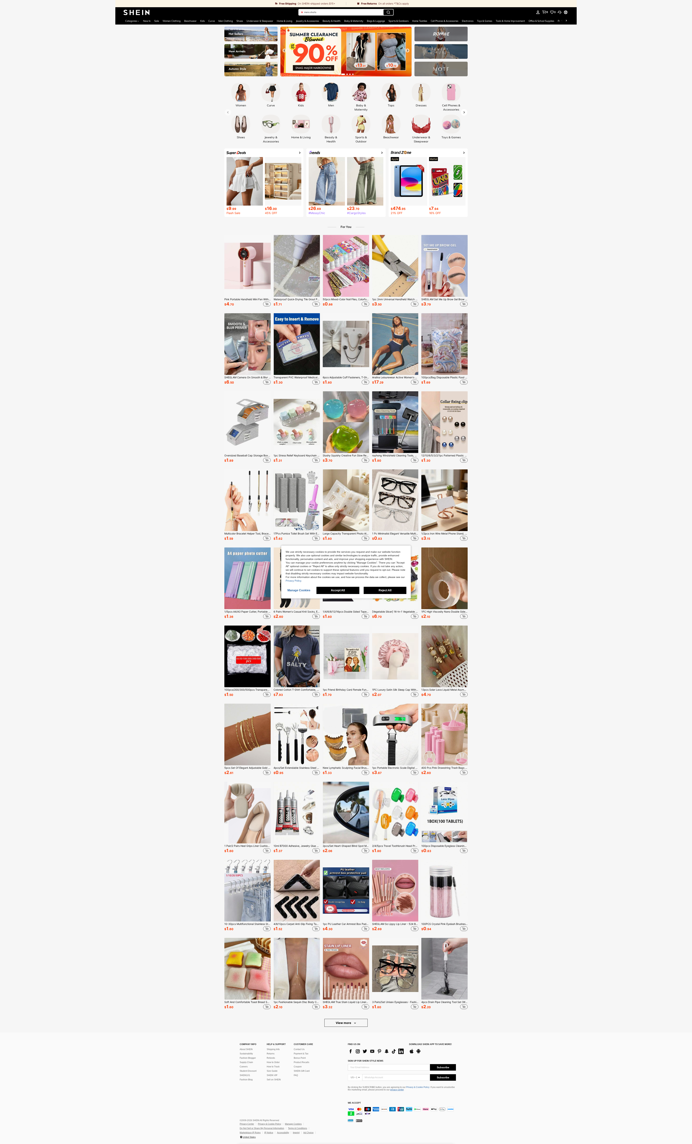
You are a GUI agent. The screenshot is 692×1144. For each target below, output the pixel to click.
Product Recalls (301, 1062)
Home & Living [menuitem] (284, 20)
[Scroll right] (566, 21)
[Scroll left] (562, 21)
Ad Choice (308, 1132)
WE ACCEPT (354, 1103)
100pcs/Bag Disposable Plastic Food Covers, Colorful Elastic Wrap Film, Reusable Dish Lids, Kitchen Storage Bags (444, 377)
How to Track (273, 1066)
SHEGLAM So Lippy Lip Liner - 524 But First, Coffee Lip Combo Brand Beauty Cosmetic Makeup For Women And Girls (395, 924)
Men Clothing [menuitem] (225, 20)
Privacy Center (247, 1124)
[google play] (418, 1053)
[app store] (411, 1053)
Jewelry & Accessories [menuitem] (307, 20)
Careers (244, 1066)
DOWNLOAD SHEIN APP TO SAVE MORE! (430, 1044)
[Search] (388, 12)
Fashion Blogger (248, 1058)
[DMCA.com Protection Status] (359, 1120)
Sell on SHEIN (274, 1079)
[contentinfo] (402, 1111)
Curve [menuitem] (211, 20)
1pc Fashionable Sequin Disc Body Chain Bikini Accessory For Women (297, 1002)
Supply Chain (246, 1062)
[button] (559, 12)
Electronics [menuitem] (467, 20)
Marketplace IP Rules (250, 1132)
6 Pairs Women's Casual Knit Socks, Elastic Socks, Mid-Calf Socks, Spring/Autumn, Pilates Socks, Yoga (297, 611)
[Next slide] (407, 50)
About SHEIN (246, 1049)
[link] (230, 3)
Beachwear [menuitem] (190, 20)
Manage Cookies (293, 1124)
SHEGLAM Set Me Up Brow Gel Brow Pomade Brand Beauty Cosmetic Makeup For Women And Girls (444, 299)
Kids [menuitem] (202, 20)
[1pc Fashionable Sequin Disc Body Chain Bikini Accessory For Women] (297, 969)
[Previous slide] (284, 50)
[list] (376, 1051)
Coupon (298, 1066)
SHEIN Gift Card (302, 1071)
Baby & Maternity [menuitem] (353, 20)
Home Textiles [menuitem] (419, 20)
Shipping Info (273, 1049)
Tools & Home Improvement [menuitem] (510, 20)
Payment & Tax (301, 1053)
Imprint (296, 1132)
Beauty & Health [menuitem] (332, 20)
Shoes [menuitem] (239, 20)
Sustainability (246, 1053)
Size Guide (272, 1071)
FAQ (296, 1075)
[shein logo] (136, 12)
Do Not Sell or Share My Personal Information (262, 1128)
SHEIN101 (245, 1075)
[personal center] (538, 12)
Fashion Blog (246, 1079)
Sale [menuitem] (156, 20)
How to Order (273, 1062)
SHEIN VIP (272, 1075)
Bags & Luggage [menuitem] (376, 20)
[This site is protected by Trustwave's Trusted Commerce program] (350, 1120)
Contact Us (299, 1049)
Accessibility (283, 1132)
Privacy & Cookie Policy (417, 1087)
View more (344, 1023)
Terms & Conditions (297, 1128)
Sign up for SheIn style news (365, 1061)
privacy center (397, 1089)
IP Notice (268, 1132)
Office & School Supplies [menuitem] (541, 20)
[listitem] (247, 271)
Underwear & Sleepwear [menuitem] (260, 20)
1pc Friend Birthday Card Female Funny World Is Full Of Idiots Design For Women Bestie (346, 689)
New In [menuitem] (147, 20)
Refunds (271, 1058)
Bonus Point (300, 1058)
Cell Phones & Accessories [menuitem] (444, 20)
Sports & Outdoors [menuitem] (399, 20)
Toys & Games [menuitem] (484, 20)
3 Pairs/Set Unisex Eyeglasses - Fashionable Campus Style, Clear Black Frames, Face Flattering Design (395, 1002)
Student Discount (248, 1071)
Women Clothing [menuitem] (172, 20)
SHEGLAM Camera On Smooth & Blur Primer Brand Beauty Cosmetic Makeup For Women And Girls (247, 377)
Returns (270, 1053)
